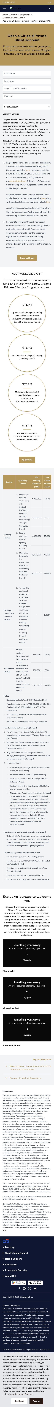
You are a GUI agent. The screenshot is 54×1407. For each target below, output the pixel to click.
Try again (27, 960)
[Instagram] (24, 1288)
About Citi (10, 1276)
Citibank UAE (9, 2)
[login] (49, 8)
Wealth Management (16, 1253)
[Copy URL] (27, 954)
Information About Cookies (19, 1394)
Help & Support (13, 1258)
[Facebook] (19, 1288)
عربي (49, 2)
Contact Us (11, 1264)
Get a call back (27, 258)
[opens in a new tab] (18, 1283)
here (28, 170)
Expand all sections (42, 1059)
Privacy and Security (16, 1270)
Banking (9, 1247)
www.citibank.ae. (17, 181)
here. (48, 202)
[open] (4, 8)
